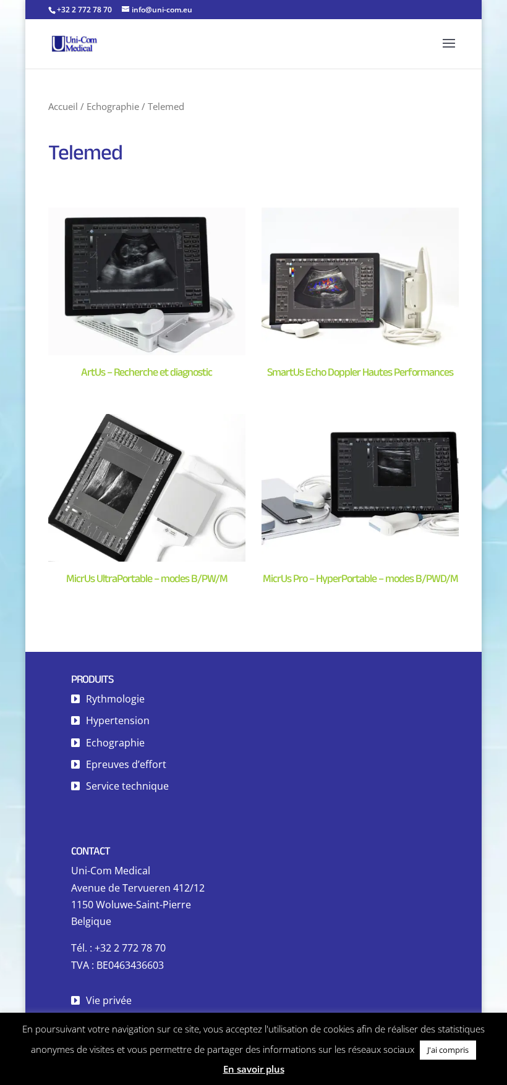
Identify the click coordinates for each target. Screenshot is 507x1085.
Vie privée (109, 1000)
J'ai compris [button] (448, 1049)
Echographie (113, 106)
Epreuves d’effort (126, 764)
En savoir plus (253, 1069)
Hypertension (118, 720)
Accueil (63, 106)
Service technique (127, 786)
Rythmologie (115, 699)
